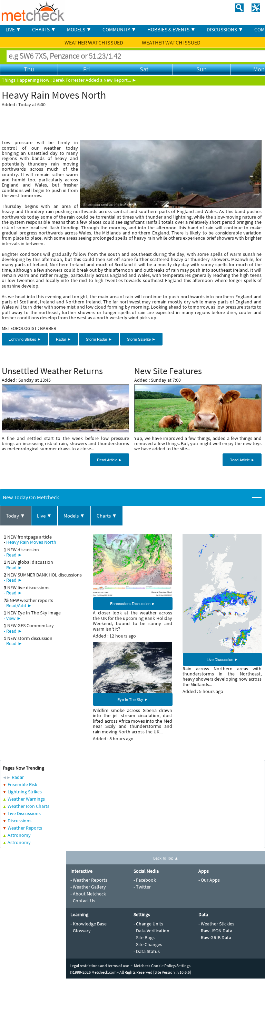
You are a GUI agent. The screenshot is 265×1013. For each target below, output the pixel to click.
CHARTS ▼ (44, 29)
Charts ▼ (107, 515)
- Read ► (13, 555)
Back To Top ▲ (165, 858)
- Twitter (142, 887)
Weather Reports (25, 828)
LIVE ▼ (13, 29)
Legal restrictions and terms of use (99, 965)
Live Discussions (24, 813)
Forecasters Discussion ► (132, 603)
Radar (18, 777)
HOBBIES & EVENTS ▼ (171, 29)
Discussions (19, 821)
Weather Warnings (26, 799)
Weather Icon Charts (28, 806)
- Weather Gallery (88, 887)
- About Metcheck (88, 894)
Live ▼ (44, 515)
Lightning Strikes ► (25, 339)
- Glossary (80, 930)
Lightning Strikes (25, 792)
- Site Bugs (144, 937)
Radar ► (63, 339)
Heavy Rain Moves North (31, 542)
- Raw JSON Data (215, 930)
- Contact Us (82, 900)
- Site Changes (148, 944)
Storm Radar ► (99, 339)
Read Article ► (109, 459)
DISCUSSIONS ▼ (225, 29)
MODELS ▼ (79, 29)
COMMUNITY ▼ (119, 29)
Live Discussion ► (222, 659)
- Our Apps (209, 880)
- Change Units (148, 924)
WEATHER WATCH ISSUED (94, 42)
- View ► (12, 618)
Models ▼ (74, 515)
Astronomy (19, 835)
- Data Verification (151, 930)
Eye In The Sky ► (132, 699)
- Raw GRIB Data (214, 937)
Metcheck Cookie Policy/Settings (162, 965)
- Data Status (147, 951)
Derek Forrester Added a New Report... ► (94, 80)
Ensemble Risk (22, 784)
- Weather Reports (88, 880)
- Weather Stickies (216, 924)
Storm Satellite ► (141, 339)
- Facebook (145, 880)
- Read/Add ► (18, 605)
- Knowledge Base (88, 924)
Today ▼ (15, 515)
